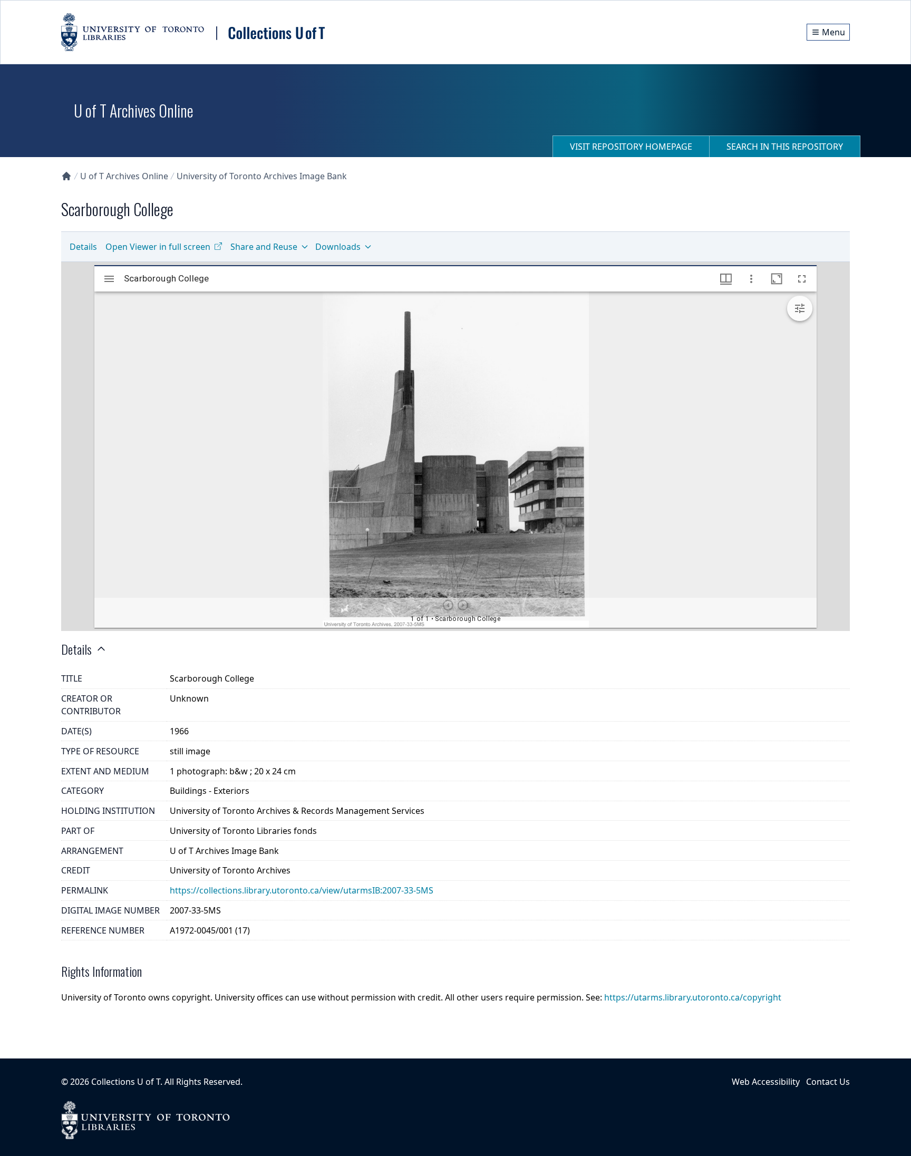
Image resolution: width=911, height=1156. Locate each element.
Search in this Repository (784, 146)
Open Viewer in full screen (157, 246)
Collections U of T (125, 1081)
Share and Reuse (263, 246)
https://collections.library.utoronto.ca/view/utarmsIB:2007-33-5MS (301, 890)
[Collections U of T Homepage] (66, 176)
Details (83, 246)
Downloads (338, 246)
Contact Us (828, 1081)
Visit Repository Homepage (631, 146)
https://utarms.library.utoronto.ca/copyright (692, 997)
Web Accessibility (766, 1081)
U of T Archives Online (124, 176)
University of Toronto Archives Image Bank (262, 176)
